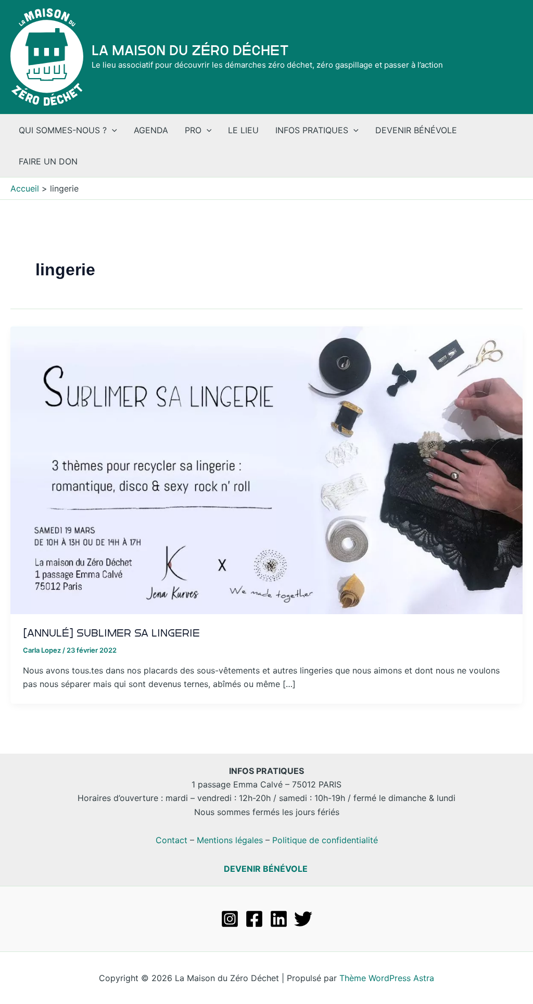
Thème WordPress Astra (386, 978)
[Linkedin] (279, 919)
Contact (171, 840)
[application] (112, 130)
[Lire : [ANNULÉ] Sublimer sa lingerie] (266, 469)
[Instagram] (230, 919)
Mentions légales (230, 840)
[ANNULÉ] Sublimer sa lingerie (111, 633)
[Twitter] (303, 919)
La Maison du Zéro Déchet (190, 50)
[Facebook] (254, 919)
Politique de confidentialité (325, 840)
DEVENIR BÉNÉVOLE (266, 868)
